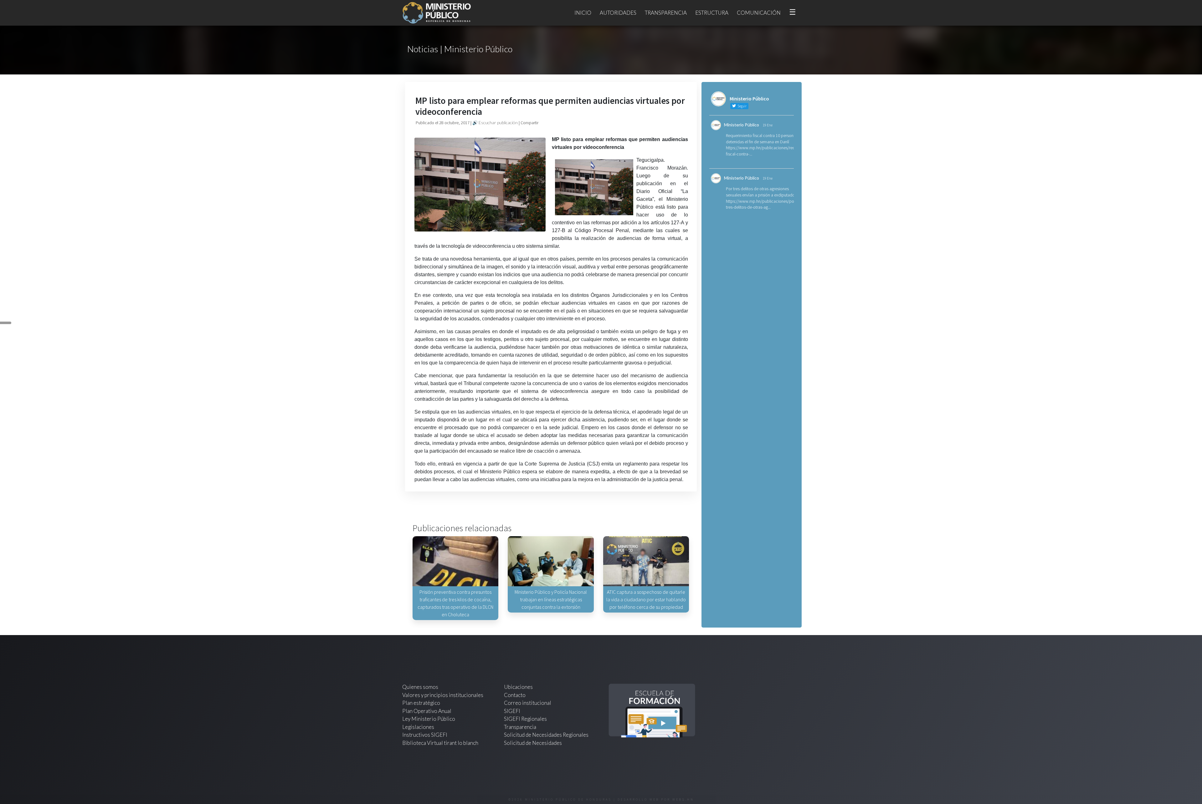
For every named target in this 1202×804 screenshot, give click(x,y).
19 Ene (768, 125)
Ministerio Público (741, 124)
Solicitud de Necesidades (533, 743)
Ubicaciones (518, 687)
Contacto (515, 695)
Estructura (711, 12)
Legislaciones (418, 727)
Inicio (582, 12)
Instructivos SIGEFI (424, 734)
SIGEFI (512, 711)
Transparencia (666, 12)
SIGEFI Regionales (525, 718)
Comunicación (759, 12)
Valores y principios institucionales (442, 695)
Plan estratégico (421, 703)
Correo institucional (527, 703)
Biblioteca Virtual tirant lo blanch (440, 743)
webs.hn (683, 799)
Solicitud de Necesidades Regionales (546, 734)
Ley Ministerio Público (428, 718)
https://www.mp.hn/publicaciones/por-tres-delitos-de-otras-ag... (761, 204)
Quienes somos (420, 687)
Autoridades (618, 12)
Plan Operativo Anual (426, 711)
